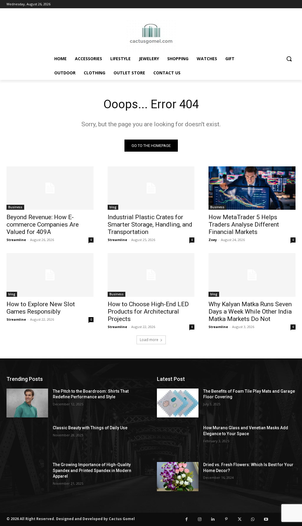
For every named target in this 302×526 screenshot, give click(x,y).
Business (15, 207)
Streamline (16, 239)
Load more (149, 339)
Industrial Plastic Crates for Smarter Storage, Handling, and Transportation (150, 224)
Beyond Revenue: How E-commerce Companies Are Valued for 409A (42, 224)
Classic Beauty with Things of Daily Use (90, 427)
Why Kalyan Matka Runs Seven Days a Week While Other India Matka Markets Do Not (250, 311)
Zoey (213, 239)
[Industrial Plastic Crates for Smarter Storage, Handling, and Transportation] (151, 188)
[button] (289, 59)
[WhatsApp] (253, 519)
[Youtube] (266, 519)
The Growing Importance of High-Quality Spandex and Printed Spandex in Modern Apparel (92, 470)
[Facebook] (186, 519)
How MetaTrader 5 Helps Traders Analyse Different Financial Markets (244, 224)
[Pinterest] (226, 519)
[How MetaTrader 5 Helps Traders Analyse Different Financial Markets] (252, 188)
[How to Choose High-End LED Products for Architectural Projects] (151, 274)
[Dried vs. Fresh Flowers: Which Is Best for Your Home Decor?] (177, 476)
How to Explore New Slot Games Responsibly (40, 308)
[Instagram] (200, 519)
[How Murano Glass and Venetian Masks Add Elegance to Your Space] (177, 439)
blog (112, 207)
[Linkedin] (213, 519)
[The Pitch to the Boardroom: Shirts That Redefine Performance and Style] (27, 403)
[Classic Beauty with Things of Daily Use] (27, 439)
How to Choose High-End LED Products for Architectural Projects (148, 311)
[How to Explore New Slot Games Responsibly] (49, 274)
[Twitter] (239, 519)
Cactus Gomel (122, 518)
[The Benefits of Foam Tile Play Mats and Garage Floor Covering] (177, 403)
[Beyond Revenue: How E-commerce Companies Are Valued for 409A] (49, 188)
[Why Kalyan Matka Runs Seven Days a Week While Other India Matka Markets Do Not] (252, 274)
